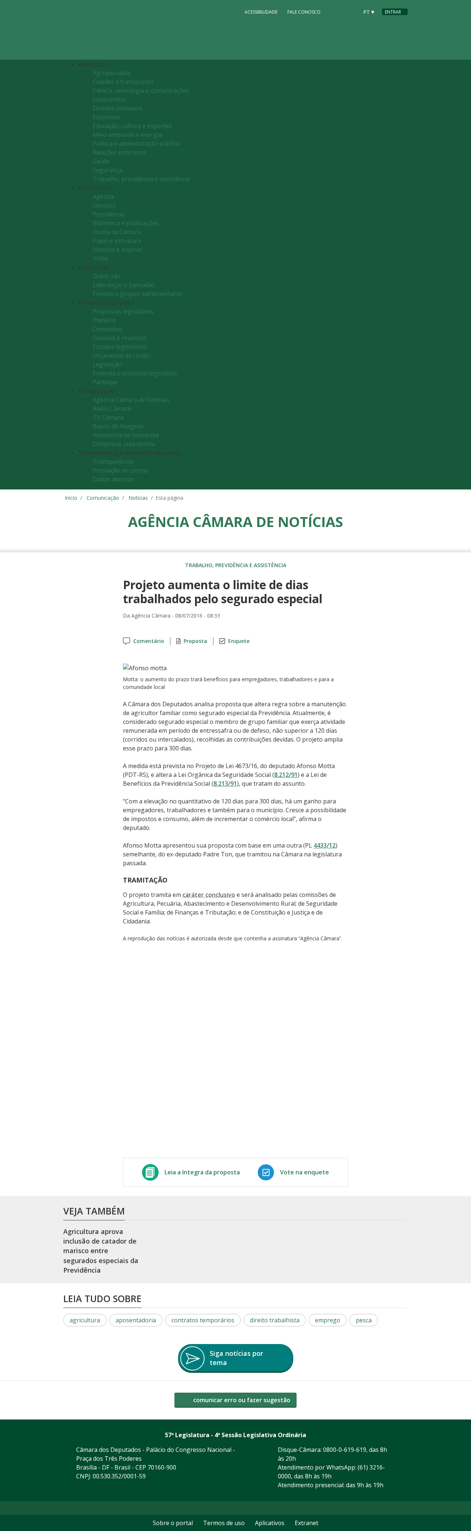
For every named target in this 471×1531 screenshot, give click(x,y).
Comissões (108, 329)
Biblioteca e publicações (126, 223)
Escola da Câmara (117, 232)
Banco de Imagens (118, 426)
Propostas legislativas (123, 311)
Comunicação (102, 497)
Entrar (393, 12)
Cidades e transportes (123, 82)
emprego (327, 1320)
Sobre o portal (173, 1523)
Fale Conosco (304, 12)
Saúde (101, 161)
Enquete (238, 640)
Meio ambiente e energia (127, 135)
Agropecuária (111, 73)
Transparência (113, 461)
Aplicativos (269, 1523)
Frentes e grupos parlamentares (138, 294)
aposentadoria (136, 1320)
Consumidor (110, 99)
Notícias (138, 497)
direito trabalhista (275, 1320)
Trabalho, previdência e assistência (141, 179)
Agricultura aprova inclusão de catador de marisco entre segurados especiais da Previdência (100, 1250)
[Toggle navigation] (400, 274)
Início (71, 497)
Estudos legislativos (120, 347)
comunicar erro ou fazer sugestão (241, 1400)
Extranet (306, 1523)
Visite (100, 258)
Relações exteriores (120, 152)
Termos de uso (224, 1523)
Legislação (107, 364)
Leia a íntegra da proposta (202, 1172)
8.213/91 (225, 783)
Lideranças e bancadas (124, 285)
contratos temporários (202, 1320)
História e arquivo (117, 249)
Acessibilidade (261, 12)
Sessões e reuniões (119, 338)
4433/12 (325, 845)
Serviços (104, 205)
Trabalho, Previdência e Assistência (235, 565)
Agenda (103, 196)
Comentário (148, 640)
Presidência (108, 214)
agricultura (85, 1320)
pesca (364, 1320)
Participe (105, 382)
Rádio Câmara (112, 408)
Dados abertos (113, 479)
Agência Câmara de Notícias (131, 400)
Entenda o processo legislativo (135, 373)
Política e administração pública (136, 143)
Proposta (195, 640)
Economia (106, 117)
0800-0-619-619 (344, 1450)
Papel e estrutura (117, 241)
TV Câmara (108, 417)
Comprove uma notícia (124, 444)
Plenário (104, 320)
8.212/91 (286, 775)
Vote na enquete (304, 1172)
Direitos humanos (117, 108)
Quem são (107, 276)
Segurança (107, 170)
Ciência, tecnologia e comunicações (141, 90)
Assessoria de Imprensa (126, 435)
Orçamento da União (121, 355)
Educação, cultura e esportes (132, 126)
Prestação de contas (120, 470)
